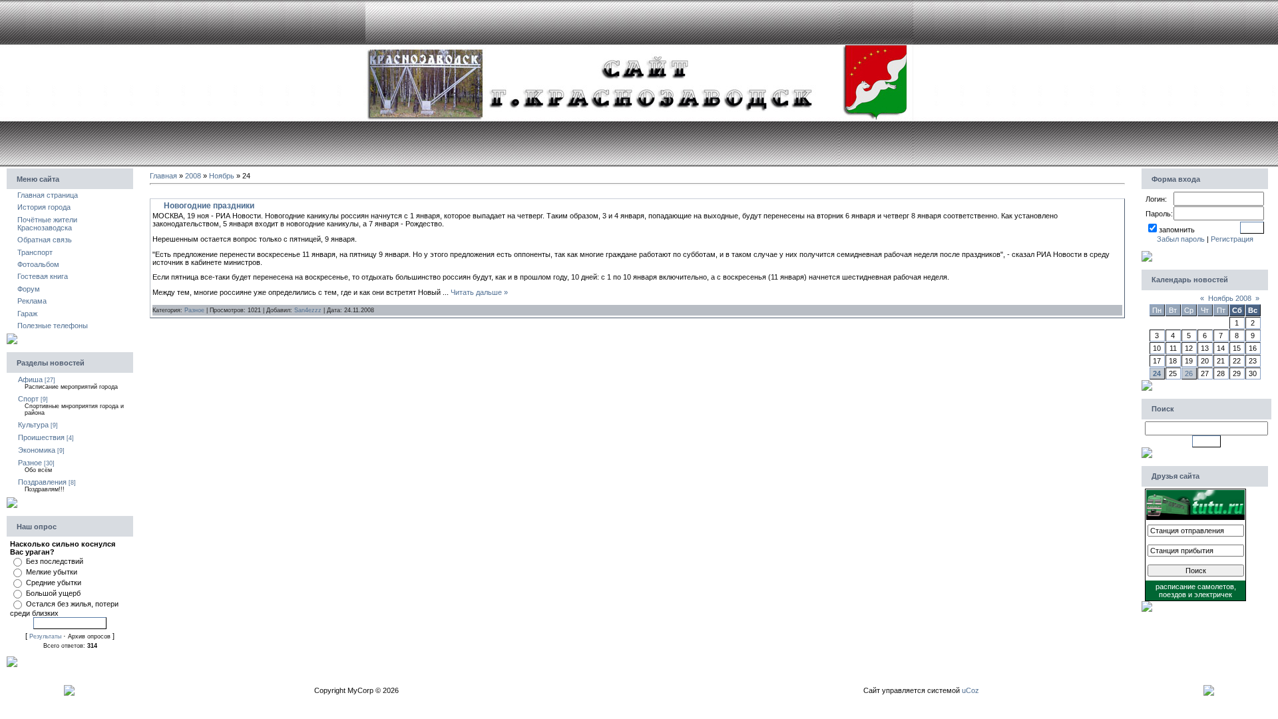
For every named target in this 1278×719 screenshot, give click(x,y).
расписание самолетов (1195, 587)
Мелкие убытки (51, 572)
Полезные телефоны (52, 326)
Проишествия (41, 437)
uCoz (970, 690)
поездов (1172, 595)
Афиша (30, 379)
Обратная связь (44, 240)
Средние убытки (53, 583)
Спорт (28, 399)
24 (1157, 373)
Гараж (27, 314)
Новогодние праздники (209, 205)
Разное (30, 463)
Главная (163, 176)
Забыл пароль (1181, 239)
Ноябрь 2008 (1229, 298)
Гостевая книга (42, 276)
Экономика (36, 450)
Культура (33, 425)
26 (1189, 373)
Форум (28, 289)
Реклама (32, 301)
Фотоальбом (38, 264)
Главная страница (47, 195)
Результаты (45, 636)
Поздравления (42, 482)
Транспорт (35, 252)
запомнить (1177, 230)
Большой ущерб (53, 593)
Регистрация (1232, 239)
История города (44, 207)
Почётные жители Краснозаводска (47, 224)
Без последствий (54, 561)
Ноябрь (221, 176)
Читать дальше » (479, 292)
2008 (193, 176)
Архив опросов (89, 636)
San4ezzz (307, 310)
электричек (1213, 595)
